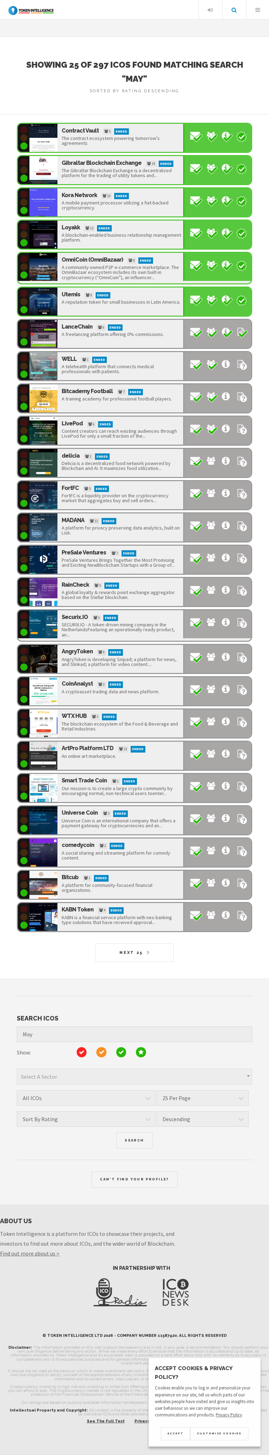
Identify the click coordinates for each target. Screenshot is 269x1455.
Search (234, 10)
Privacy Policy (229, 1414)
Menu (258, 10)
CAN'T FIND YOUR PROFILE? (134, 1179)
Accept (175, 1433)
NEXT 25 (131, 952)
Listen (210, 10)
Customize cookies (219, 1433)
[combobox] (134, 1077)
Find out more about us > (30, 1253)
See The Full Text (106, 1421)
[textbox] (134, 1077)
